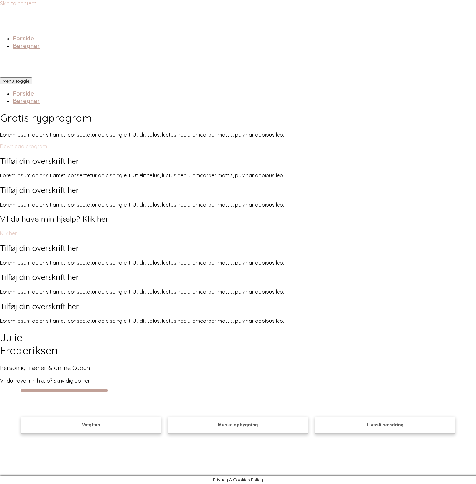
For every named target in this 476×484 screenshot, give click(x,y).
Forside (23, 38)
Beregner (26, 46)
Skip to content (18, 3)
